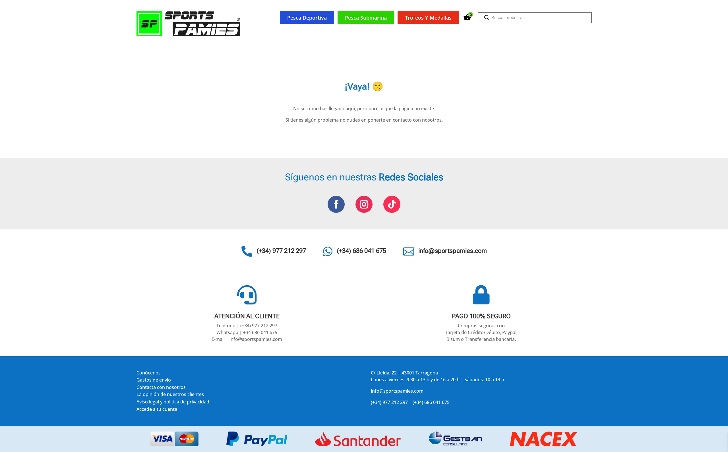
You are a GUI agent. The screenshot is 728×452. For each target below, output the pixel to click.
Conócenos (148, 374)
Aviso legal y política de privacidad (172, 403)
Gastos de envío (153, 381)
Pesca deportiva (307, 17)
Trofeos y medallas (428, 17)
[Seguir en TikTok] (391, 204)
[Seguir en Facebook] (336, 204)
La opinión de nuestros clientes (170, 395)
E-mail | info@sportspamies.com (247, 339)
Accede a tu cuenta (156, 410)
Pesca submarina (366, 17)
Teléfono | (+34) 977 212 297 (246, 325)
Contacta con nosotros (161, 388)
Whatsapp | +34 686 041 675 (246, 332)
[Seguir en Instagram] (364, 204)
